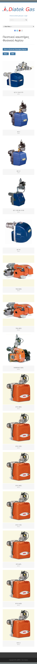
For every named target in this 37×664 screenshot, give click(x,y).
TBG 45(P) (19, 328)
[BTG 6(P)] (18, 546)
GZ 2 (18, 132)
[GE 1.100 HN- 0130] (18, 192)
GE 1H (18, 249)
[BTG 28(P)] (18, 389)
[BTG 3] (18, 625)
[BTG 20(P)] (18, 467)
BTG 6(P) (18, 564)
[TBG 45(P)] (18, 310)
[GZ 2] (18, 113)
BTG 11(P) (19, 525)
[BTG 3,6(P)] (18, 585)
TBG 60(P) (19, 289)
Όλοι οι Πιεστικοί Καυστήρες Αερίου (15, 49)
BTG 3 (18, 643)
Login (25, 16)
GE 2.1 (18, 171)
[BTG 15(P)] (18, 428)
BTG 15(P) (19, 446)
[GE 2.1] (18, 153)
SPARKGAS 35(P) (18, 367)
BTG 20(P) (19, 485)
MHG (12, 54)
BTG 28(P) (19, 407)
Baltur (5, 54)
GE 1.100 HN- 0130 (18, 210)
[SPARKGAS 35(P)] (18, 349)
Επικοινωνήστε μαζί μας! (16, 16)
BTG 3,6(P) (18, 603)
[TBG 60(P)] (18, 271)
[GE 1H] (18, 231)
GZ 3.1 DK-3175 (18, 92)
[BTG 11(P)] (18, 507)
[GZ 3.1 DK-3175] (18, 74)
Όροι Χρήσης (24, 660)
